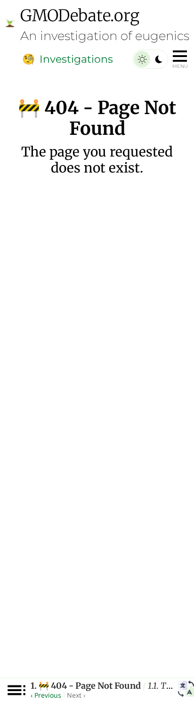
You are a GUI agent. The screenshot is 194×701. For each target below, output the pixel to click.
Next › (76, 695)
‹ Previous (46, 695)
